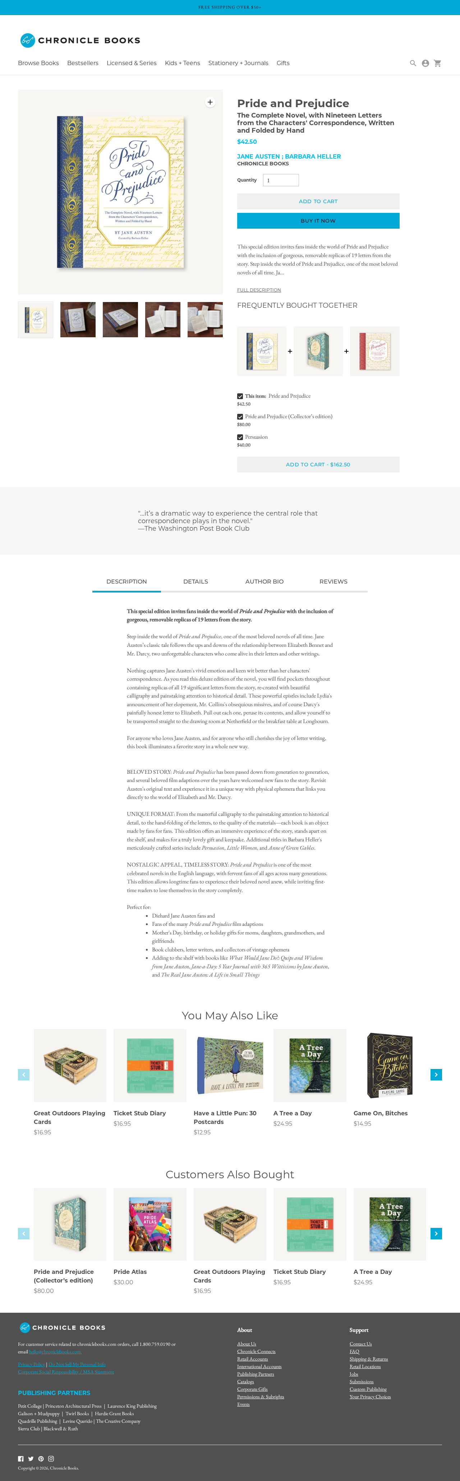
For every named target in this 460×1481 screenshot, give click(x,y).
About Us (246, 1343)
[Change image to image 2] (78, 319)
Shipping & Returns (369, 1359)
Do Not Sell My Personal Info (77, 1364)
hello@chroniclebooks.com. (55, 1351)
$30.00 (123, 1282)
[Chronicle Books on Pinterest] (41, 1458)
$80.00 (44, 1291)
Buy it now (318, 221)
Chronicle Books (263, 163)
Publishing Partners (255, 1374)
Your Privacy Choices (370, 1396)
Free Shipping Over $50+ (230, 7)
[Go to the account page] (425, 63)
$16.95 (42, 1132)
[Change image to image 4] (162, 319)
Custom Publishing (368, 1389)
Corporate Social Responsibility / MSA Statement (66, 1371)
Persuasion (256, 436)
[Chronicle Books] (81, 40)
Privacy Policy (31, 1364)
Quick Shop (70, 1086)
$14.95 (362, 1123)
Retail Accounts (252, 1359)
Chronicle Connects (256, 1351)
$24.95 (282, 1123)
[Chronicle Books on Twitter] (31, 1458)
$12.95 (202, 1132)
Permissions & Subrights (260, 1396)
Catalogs (245, 1381)
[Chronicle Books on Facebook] (21, 1458)
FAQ (354, 1351)
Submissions (362, 1381)
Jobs (354, 1374)
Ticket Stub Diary (140, 1113)
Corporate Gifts (252, 1389)
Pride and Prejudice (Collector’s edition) (288, 416)
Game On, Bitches (381, 1113)
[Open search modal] (413, 63)
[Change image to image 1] (35, 320)
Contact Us (361, 1343)
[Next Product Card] (436, 1074)
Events (243, 1404)
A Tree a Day (292, 1113)
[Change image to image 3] (120, 319)
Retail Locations (365, 1366)
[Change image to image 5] (205, 319)
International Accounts (259, 1366)
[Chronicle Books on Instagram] (51, 1458)
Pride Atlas (130, 1272)
